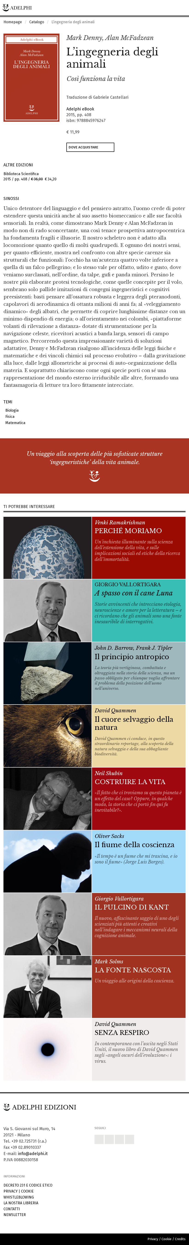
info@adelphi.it (33, 1153)
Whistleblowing (18, 1197)
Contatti (11, 1209)
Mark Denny (84, 38)
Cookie (27, 1191)
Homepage (12, 22)
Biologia (11, 410)
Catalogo (36, 22)
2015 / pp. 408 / (29, 176)
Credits (180, 1239)
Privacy (10, 1191)
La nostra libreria (20, 1203)
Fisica (9, 416)
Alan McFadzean (129, 38)
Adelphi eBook (80, 109)
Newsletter (14, 1215)
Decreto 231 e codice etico (27, 1185)
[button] (172, 38)
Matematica (14, 423)
